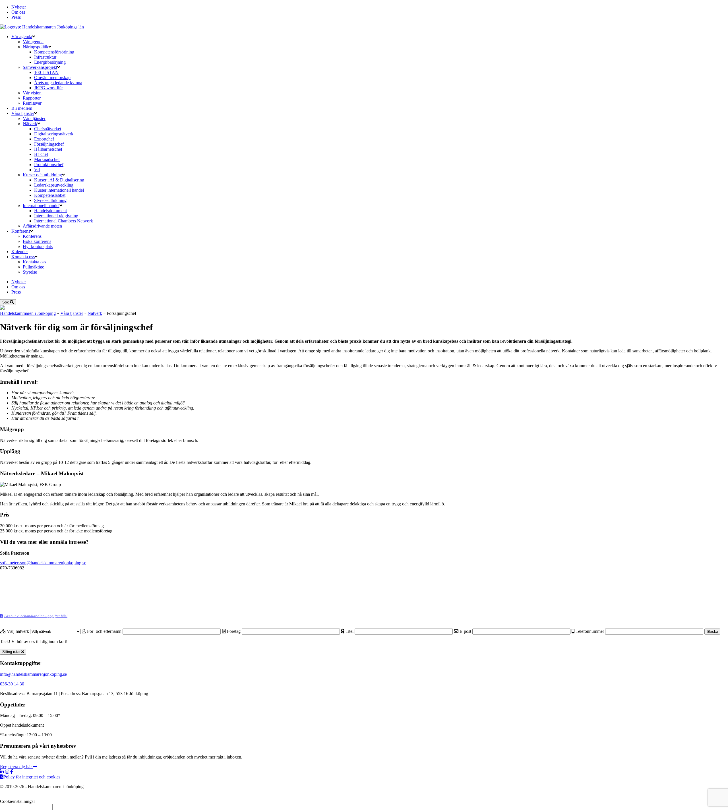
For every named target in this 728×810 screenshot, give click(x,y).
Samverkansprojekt (40, 67)
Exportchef (44, 139)
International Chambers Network (63, 220)
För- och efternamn (104, 631)
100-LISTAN (46, 72)
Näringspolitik (35, 46)
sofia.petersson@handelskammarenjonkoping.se (43, 562)
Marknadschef (47, 159)
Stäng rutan (11, 652)
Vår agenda (21, 36)
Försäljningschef (49, 144)
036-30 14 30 (12, 683)
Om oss (18, 12)
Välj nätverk (18, 631)
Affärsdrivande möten (42, 226)
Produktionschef (48, 164)
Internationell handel (41, 205)
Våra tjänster (22, 113)
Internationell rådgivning (56, 215)
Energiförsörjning (50, 62)
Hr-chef (41, 154)
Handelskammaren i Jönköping (28, 313)
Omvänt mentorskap (52, 77)
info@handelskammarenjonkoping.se (33, 674)
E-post (465, 631)
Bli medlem (21, 108)
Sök (6, 302)
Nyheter (18, 7)
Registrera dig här (16, 766)
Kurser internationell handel (59, 190)
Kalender (19, 251)
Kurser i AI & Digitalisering (59, 179)
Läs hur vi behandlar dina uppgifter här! (35, 616)
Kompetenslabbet (49, 195)
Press (16, 17)
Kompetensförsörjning (54, 51)
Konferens (20, 231)
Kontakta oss (23, 256)
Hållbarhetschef (48, 149)
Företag (234, 631)
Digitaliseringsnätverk (53, 133)
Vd (37, 169)
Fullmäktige (33, 267)
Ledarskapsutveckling (53, 185)
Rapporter (32, 98)
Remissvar (32, 103)
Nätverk (30, 123)
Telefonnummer (589, 631)
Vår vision (32, 92)
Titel (349, 631)
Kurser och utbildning (42, 174)
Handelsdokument (50, 210)
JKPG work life (48, 87)
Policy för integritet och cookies (31, 776)
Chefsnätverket (47, 128)
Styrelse (30, 272)
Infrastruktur (45, 57)
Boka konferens (37, 241)
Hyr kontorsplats (38, 246)
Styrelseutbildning (50, 200)
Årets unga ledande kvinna (58, 82)
